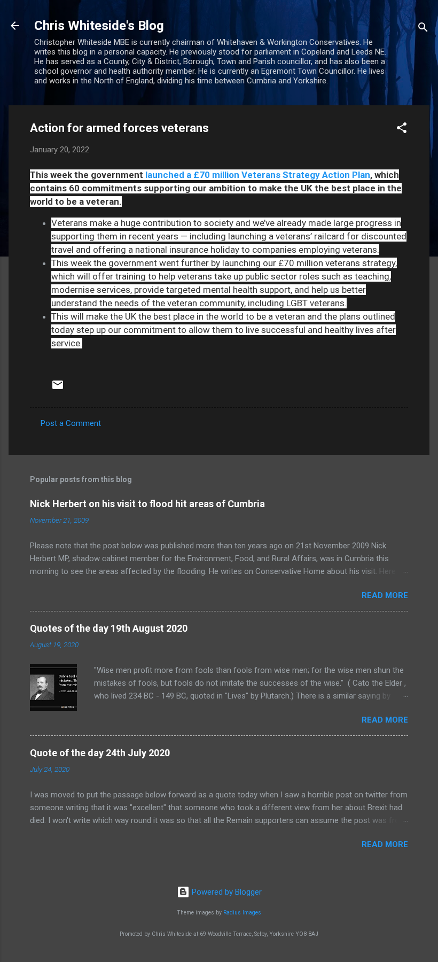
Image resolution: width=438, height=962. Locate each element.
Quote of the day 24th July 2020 (100, 752)
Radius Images (242, 912)
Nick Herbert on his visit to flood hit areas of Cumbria (147, 503)
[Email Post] (57, 388)
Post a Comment (71, 423)
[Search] (423, 29)
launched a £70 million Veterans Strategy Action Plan (257, 174)
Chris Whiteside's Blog (99, 25)
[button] (401, 129)
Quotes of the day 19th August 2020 (108, 628)
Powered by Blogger (226, 892)
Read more (385, 595)
